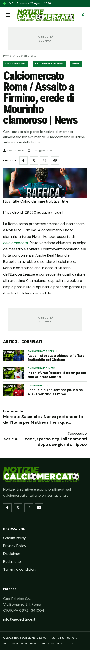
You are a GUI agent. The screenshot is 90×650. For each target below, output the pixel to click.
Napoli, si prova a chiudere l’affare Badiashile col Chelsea (56, 358)
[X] (18, 507)
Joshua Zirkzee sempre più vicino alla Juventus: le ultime (55, 392)
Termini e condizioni (19, 569)
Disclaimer (11, 553)
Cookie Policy (14, 537)
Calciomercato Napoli (42, 351)
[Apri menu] (8, 15)
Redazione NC (16, 150)
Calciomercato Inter (41, 368)
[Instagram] (28, 507)
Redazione (12, 561)
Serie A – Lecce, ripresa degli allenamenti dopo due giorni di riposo (45, 441)
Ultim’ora (82, 15)
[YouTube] (39, 507)
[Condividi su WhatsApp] (44, 160)
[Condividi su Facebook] (23, 160)
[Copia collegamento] (55, 160)
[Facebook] (7, 507)
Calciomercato (26, 56)
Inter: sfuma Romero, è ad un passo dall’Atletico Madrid (57, 375)
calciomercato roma (49, 63)
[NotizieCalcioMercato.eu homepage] (45, 15)
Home (7, 56)
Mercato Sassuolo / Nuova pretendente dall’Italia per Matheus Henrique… (43, 419)
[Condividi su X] (34, 160)
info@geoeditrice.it (19, 619)
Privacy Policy (14, 545)
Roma (76, 63)
